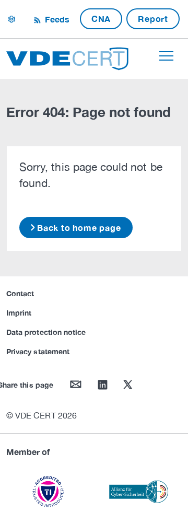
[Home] (67, 57)
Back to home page (79, 227)
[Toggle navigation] (166, 56)
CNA (101, 19)
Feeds (56, 19)
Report (153, 19)
